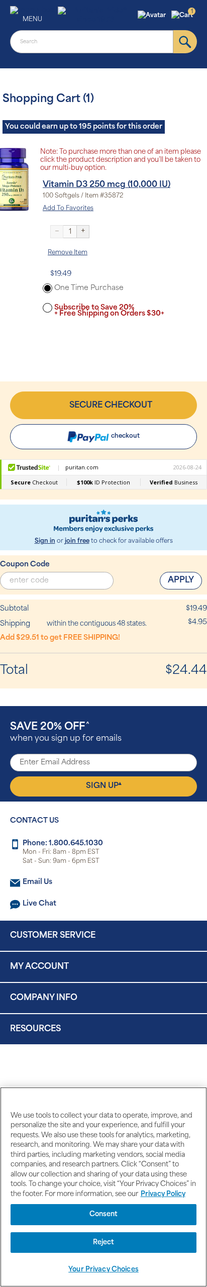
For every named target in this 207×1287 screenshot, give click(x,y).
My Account (39, 967)
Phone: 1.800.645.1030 (63, 843)
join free (77, 541)
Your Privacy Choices (103, 1269)
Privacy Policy (163, 1194)
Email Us (37, 882)
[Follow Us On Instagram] (102, 1070)
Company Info (43, 998)
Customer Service (52, 936)
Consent (103, 1214)
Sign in (45, 541)
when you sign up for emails (66, 732)
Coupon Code (25, 564)
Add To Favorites (68, 209)
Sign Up (104, 785)
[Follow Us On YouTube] (125, 1070)
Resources (35, 1029)
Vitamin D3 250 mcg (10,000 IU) (106, 185)
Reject (104, 1242)
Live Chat (39, 904)
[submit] (185, 41)
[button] (153, 16)
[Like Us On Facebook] (78, 1070)
